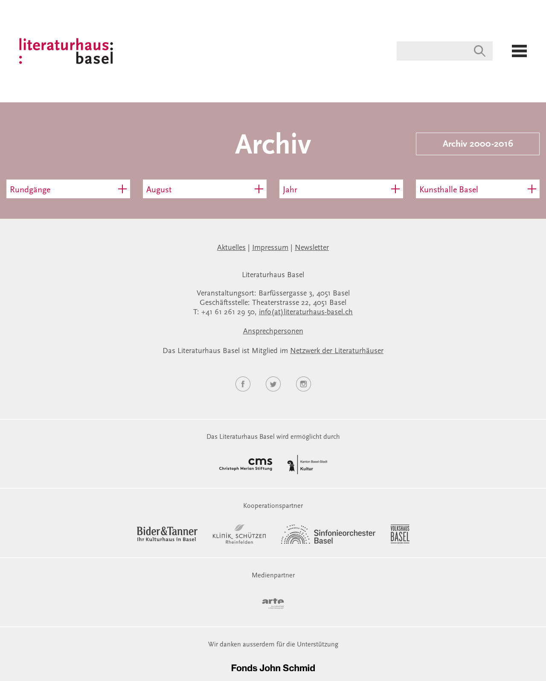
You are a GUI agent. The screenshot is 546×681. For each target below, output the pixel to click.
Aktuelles (231, 248)
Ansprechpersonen (273, 332)
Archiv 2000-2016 (478, 144)
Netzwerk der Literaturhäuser (336, 351)
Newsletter (312, 248)
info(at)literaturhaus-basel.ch (306, 312)
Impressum (270, 248)
